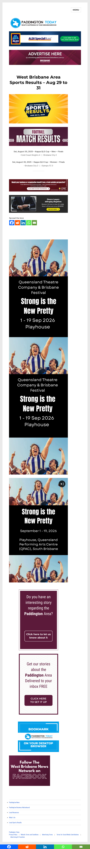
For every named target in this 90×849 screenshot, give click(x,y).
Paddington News (14, 802)
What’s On (12, 817)
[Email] (34, 222)
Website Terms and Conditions (30, 834)
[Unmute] (55, 580)
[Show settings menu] (60, 580)
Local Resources (14, 812)
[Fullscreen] (65, 580)
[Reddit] (17, 222)
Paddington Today (14, 832)
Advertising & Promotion (17, 837)
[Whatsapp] (28, 222)
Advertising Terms (47, 834)
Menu (76, 10)
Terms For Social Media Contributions (68, 834)
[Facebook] (11, 222)
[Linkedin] (23, 222)
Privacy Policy (13, 834)
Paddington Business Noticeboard (19, 807)
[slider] (36, 580)
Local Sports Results (15, 822)
